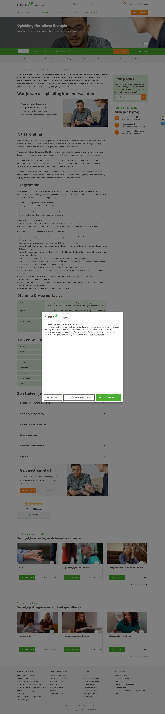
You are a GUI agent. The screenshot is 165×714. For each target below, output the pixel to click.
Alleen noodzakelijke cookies (79, 397)
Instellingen (52, 397)
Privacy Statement (97, 334)
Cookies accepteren (107, 397)
